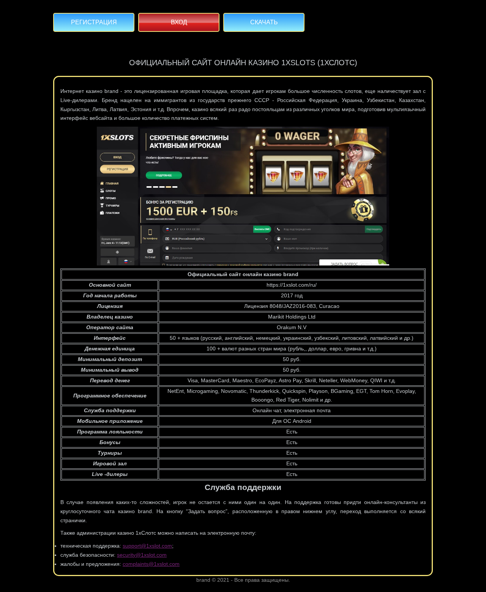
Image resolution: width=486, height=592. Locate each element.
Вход (179, 22)
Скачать (264, 22)
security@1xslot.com (142, 555)
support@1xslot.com (147, 546)
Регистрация (94, 22)
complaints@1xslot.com (151, 564)
